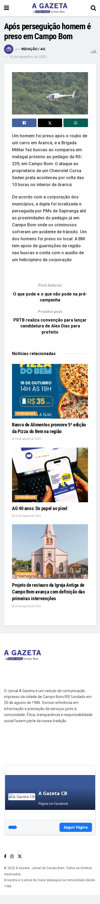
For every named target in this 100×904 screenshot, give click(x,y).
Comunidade (25, 413)
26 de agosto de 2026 (27, 438)
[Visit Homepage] (50, 8)
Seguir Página (76, 827)
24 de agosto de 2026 (27, 606)
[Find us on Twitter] (20, 856)
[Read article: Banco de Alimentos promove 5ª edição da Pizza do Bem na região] (50, 391)
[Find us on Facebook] (5, 856)
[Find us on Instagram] (12, 856)
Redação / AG (33, 49)
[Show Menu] (6, 8)
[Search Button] (93, 8)
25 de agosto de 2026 (27, 515)
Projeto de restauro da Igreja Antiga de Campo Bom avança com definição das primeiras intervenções (48, 591)
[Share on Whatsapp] (75, 123)
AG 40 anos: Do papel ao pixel (39, 508)
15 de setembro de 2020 (27, 57)
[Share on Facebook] (24, 123)
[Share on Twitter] (50, 123)
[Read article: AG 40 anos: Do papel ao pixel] (50, 475)
